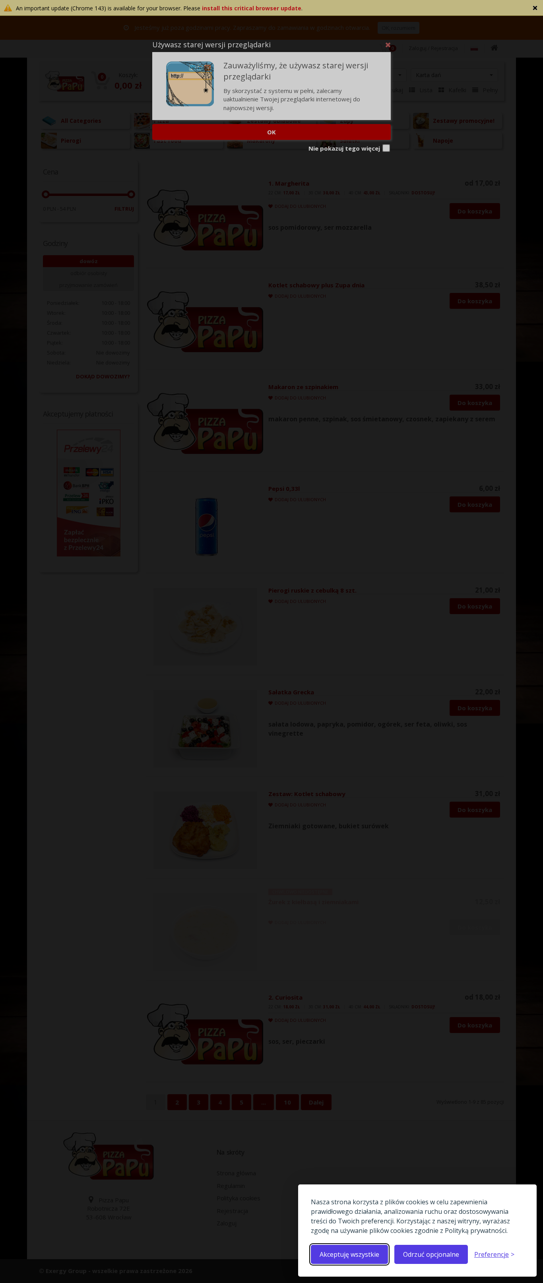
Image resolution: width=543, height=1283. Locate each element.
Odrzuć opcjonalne (431, 1254)
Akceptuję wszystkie (349, 1254)
